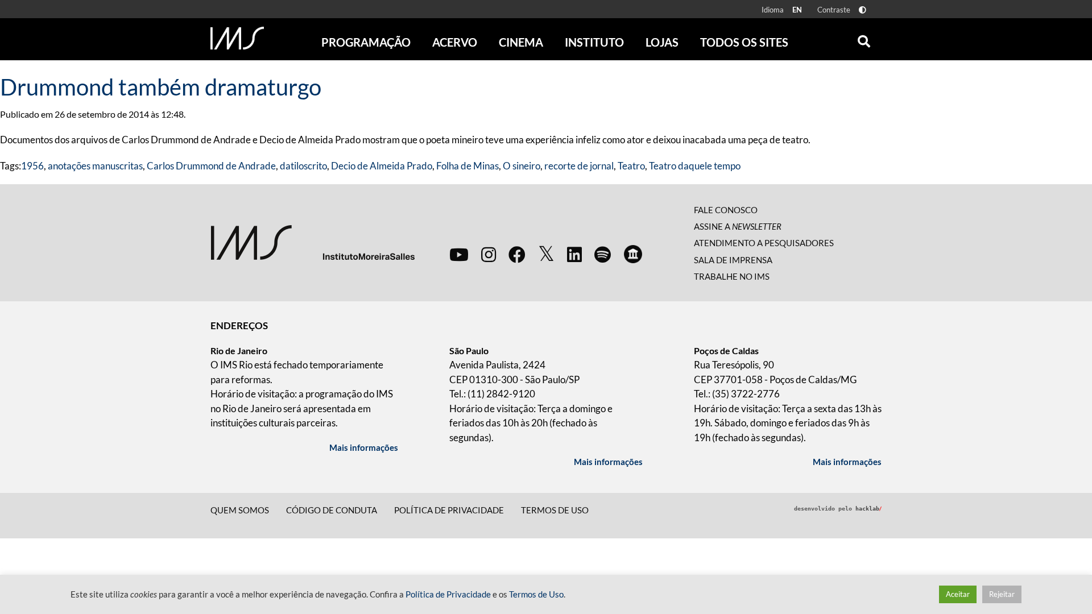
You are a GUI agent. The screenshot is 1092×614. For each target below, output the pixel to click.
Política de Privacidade (448, 594)
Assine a (737, 226)
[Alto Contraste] (862, 10)
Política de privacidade (449, 510)
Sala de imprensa (733, 260)
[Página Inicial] (237, 38)
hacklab (868, 508)
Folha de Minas (467, 166)
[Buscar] (864, 38)
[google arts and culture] (633, 254)
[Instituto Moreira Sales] (312, 241)
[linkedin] (574, 254)
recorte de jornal (579, 166)
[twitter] (546, 254)
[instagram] (488, 254)
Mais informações (363, 447)
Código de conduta (331, 510)
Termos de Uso (555, 510)
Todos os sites (744, 42)
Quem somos (239, 510)
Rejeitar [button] (1002, 594)
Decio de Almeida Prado (381, 166)
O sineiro (521, 166)
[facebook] (517, 254)
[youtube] (459, 254)
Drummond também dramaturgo (160, 87)
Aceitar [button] (958, 594)
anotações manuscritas (95, 166)
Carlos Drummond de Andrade (211, 166)
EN (797, 9)
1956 (32, 166)
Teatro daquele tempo (695, 166)
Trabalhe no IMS (732, 276)
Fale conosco (726, 210)
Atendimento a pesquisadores (764, 243)
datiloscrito (303, 166)
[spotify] (602, 254)
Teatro (631, 166)
